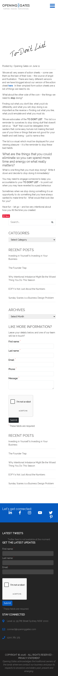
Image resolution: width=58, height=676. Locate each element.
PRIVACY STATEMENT (29, 658)
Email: (12, 360)
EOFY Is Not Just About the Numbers (27, 289)
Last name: (14, 351)
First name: (14, 341)
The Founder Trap (18, 268)
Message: (14, 378)
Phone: (12, 369)
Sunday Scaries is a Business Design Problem (31, 298)
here (10, 85)
